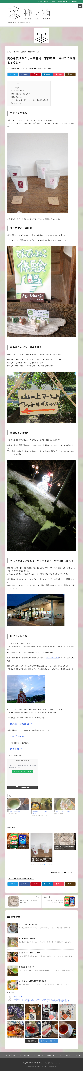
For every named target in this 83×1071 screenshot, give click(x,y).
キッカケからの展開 (17, 91)
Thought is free (52, 1066)
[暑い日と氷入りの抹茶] (64, 804)
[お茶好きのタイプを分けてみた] (41, 804)
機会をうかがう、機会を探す (20, 94)
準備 (49, 68)
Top (10, 52)
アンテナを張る (15, 88)
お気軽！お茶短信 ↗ (21, 724)
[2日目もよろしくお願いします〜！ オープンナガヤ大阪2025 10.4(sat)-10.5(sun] (33, 1012)
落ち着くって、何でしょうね (29, 953)
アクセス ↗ (16, 749)
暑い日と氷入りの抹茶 (63, 811)
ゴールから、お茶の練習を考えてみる (32, 981)
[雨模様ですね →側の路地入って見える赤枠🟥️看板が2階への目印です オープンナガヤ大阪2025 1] (50, 1012)
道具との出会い (15, 811)
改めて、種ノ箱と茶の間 (28, 924)
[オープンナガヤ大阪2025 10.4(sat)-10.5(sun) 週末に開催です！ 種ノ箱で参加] (67, 1012)
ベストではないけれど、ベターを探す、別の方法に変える (29, 100)
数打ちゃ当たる (15, 103)
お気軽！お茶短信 (20, 52)
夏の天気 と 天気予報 (26, 967)
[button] (10, 846)
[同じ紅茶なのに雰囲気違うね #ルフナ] (33, 1029)
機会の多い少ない (16, 97)
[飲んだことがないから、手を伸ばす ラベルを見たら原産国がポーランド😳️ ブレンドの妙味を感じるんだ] (67, 1029)
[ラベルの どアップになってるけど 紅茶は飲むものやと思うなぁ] (50, 1029)
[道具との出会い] (18, 804)
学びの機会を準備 (52, 658)
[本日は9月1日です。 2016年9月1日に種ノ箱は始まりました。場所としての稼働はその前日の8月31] (15, 1029)
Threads (40, 1)
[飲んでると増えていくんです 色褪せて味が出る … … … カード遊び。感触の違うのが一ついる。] (15, 1012)
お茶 (67, 872)
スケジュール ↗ (18, 736)
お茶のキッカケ (34, 52)
